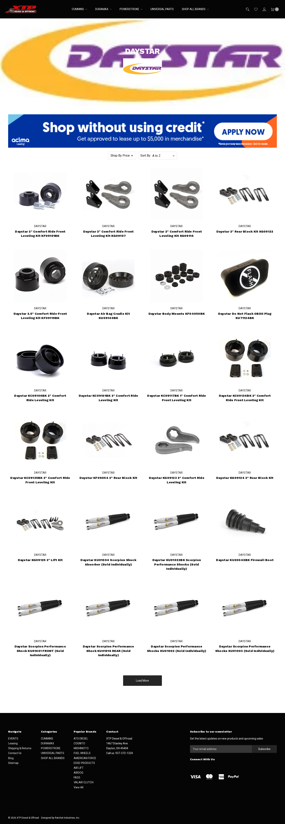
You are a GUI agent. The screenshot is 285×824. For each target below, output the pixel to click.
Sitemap (13, 763)
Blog (11, 758)
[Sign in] (264, 9)
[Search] (247, 9)
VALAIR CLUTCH (83, 782)
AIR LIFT (79, 767)
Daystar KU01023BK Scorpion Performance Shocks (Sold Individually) (176, 564)
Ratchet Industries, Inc (67, 817)
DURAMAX (102, 9)
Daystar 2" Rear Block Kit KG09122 (244, 231)
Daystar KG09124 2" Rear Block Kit (244, 478)
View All (78, 787)
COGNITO (79, 743)
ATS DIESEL (81, 738)
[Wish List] (255, 9)
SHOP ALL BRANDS (194, 9)
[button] (122, 155)
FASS (77, 777)
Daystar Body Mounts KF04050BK (177, 313)
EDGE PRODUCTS (84, 763)
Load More (142, 680)
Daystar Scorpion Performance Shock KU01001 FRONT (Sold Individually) (40, 651)
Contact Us (15, 753)
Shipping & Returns (19, 748)
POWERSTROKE (130, 9)
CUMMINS (78, 9)
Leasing (13, 743)
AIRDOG (78, 772)
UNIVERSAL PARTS (162, 9)
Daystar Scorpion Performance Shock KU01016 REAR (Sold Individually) (108, 651)
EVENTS (13, 738)
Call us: (119, 753)
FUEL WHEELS (82, 753)
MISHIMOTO (81, 748)
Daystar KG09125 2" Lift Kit (40, 560)
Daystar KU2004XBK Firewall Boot (245, 560)
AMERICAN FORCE (85, 758)
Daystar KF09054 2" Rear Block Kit (108, 478)
